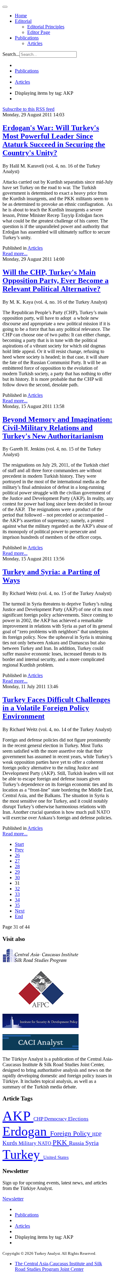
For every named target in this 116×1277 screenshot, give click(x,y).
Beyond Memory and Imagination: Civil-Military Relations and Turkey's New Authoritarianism (57, 427)
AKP (17, 1116)
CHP (38, 1119)
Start (19, 844)
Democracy (56, 1119)
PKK (61, 1142)
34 (17, 899)
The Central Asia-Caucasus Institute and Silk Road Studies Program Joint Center (58, 1266)
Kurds (10, 1143)
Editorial (23, 21)
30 (17, 877)
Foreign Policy (71, 1133)
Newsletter (13, 1198)
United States (56, 1157)
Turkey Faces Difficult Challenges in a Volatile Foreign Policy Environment (56, 708)
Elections (78, 1119)
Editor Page (38, 32)
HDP (96, 1134)
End (19, 916)
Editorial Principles (45, 26)
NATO (45, 1143)
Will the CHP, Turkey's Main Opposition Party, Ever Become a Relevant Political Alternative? (55, 280)
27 (17, 860)
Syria (92, 1143)
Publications (27, 37)
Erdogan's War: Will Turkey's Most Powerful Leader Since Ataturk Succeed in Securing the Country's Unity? (53, 140)
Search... (10, 54)
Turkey (22, 1154)
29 (17, 872)
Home (21, 15)
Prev (19, 849)
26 (17, 855)
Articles (34, 43)
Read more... (15, 253)
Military (28, 1143)
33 (17, 894)
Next (19, 910)
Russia (77, 1143)
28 (17, 866)
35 (17, 905)
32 (17, 888)
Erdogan (26, 1131)
